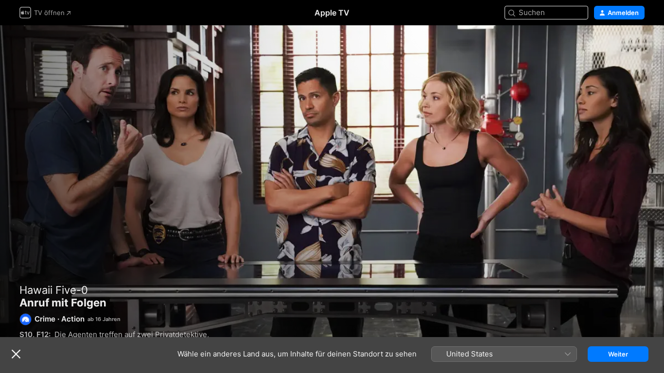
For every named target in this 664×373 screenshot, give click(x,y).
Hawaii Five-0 (53, 290)
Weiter (618, 354)
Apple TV (332, 12)
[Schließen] (16, 354)
